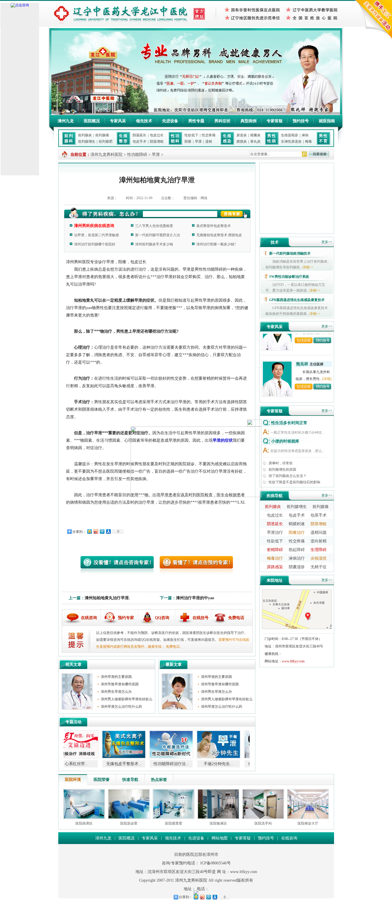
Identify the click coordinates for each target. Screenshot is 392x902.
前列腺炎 (85, 135)
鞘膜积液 (297, 524)
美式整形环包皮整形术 (213, 226)
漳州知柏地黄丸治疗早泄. (107, 598)
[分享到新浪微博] (95, 531)
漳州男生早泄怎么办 (116, 692)
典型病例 (248, 121)
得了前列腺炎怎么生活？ (287, 476)
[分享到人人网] (108, 531)
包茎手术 (319, 515)
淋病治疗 (297, 558)
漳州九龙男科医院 (106, 154)
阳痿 (188, 141)
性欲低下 (191, 135)
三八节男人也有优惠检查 (154, 226)
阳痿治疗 (297, 532)
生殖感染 (227, 138)
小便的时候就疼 (285, 441)
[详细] (326, 368)
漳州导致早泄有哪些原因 (120, 684)
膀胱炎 (241, 141)
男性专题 (196, 121)
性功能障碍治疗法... (135, 764)
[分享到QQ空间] (89, 531)
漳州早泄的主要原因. (117, 677)
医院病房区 (84, 823)
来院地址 (275, 580)
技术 (275, 242)
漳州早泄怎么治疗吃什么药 (121, 707)
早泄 (198, 141)
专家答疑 (275, 121)
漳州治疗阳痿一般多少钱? (216, 244)
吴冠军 (302, 400)
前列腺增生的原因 (282, 470)
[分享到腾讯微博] (102, 531)
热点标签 (159, 779)
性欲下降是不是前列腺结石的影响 (294, 482)
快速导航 (130, 779)
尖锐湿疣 (319, 558)
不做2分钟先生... (182, 764)
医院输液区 (218, 823)
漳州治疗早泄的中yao (195, 598)
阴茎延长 (139, 135)
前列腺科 (68, 138)
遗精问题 (319, 532)
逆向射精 (319, 541)
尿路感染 (275, 567)
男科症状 (222, 121)
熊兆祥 (302, 354)
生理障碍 (319, 550)
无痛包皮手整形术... (87, 764)
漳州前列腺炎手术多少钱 (154, 244)
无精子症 (319, 567)
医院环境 (73, 779)
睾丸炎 (255, 141)
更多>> (326, 242)
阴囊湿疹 (297, 567)
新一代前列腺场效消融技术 (290, 253)
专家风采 (118, 121)
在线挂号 (201, 618)
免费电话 (236, 618)
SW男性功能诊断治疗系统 (289, 277)
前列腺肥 (105, 141)
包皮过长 (157, 135)
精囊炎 (255, 135)
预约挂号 (301, 121)
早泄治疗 (275, 532)
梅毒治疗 (275, 558)
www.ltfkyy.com (293, 661)
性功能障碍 (137, 154)
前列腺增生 (86, 141)
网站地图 (219, 838)
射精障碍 (275, 550)
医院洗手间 (263, 823)
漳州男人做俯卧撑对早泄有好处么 (126, 699)
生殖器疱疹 (289, 135)
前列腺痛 (102, 135)
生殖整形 (123, 138)
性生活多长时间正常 (289, 423)
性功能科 (175, 138)
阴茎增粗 (157, 141)
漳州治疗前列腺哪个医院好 (94, 244)
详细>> (307, 267)
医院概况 (92, 121)
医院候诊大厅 (308, 823)
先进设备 (170, 121)
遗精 (208, 141)
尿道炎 (241, 135)
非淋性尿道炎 (291, 141)
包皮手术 (139, 141)
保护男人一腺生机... (229, 764)
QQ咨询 (162, 618)
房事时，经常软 (281, 463)
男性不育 (323, 138)
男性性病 (271, 138)
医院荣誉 (102, 779)
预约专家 (126, 618)
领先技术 (144, 121)
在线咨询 (89, 618)
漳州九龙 (66, 121)
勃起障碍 (297, 550)
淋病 (305, 135)
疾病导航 (275, 496)
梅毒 (308, 141)
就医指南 (327, 121)
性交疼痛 (209, 135)
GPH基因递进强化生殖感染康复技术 (297, 300)
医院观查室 (173, 823)
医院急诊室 (128, 823)
